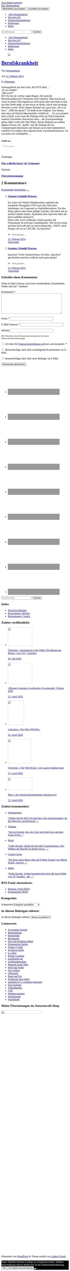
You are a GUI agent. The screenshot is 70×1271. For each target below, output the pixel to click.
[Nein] (35, 1268)
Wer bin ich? (14, 17)
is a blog (12, 953)
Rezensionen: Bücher (19, 613)
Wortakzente (14, 996)
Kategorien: (7, 904)
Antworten (13, 242)
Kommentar (8, 291)
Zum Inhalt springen (11, 2)
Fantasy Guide (15, 947)
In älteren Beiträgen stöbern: (15, 917)
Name (5, 318)
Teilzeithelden (15, 987)
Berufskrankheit (19, 63)
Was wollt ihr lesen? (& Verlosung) (20, 163)
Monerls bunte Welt (18, 964)
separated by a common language (25, 982)
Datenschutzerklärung (19, 20)
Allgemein (9, 81)
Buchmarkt (13, 938)
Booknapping (15, 932)
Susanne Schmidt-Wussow (22, 196)
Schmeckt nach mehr (18, 979)
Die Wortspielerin (10, 5)
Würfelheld (13, 999)
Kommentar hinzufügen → (15, 189)
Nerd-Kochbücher (17, 610)
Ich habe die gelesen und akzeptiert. (36, 344)
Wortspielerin (13, 70)
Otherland (13, 973)
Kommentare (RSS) (18, 892)
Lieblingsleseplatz (17, 961)
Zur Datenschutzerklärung (20, 1268)
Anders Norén (58, 1256)
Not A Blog (14, 970)
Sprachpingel (14, 985)
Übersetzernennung (12, 176)
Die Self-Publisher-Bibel (20, 941)
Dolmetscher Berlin (18, 944)
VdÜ (10, 990)
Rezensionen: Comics (19, 616)
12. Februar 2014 (15, 76)
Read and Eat (15, 976)
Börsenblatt (14, 935)
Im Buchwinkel (16, 950)
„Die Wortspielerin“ (18, 14)
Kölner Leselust (16, 956)
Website (5, 330)
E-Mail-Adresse (10, 324)
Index (11, 26)
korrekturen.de (15, 958)
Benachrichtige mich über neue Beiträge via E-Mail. (32, 358)
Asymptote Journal (17, 929)
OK (4, 1268)
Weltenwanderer (16, 993)
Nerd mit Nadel (16, 967)
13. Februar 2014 (17, 239)
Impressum (13, 23)
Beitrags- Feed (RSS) (19, 889)
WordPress (22, 1256)
